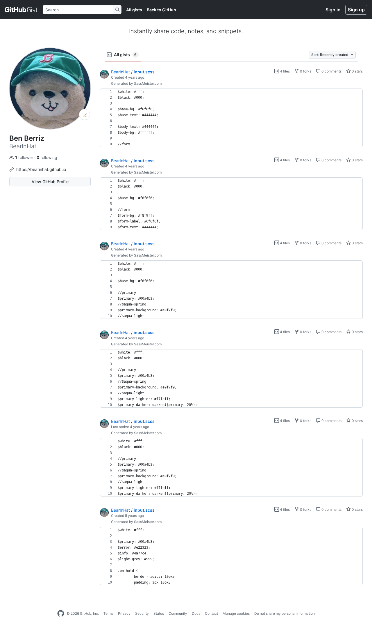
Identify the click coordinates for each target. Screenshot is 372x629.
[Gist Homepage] (21, 9)
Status (158, 613)
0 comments (331, 71)
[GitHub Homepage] (60, 613)
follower (24, 157)
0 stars (357, 71)
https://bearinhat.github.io (41, 169)
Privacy (124, 613)
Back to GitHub (161, 9)
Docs (196, 613)
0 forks (305, 71)
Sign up (356, 10)
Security (142, 613)
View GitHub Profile (50, 181)
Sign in (333, 10)
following (47, 157)
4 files (284, 71)
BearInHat (120, 71)
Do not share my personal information (284, 613)
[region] (231, 118)
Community (178, 613)
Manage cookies (236, 613)
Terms (108, 613)
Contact (211, 613)
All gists (134, 9)
